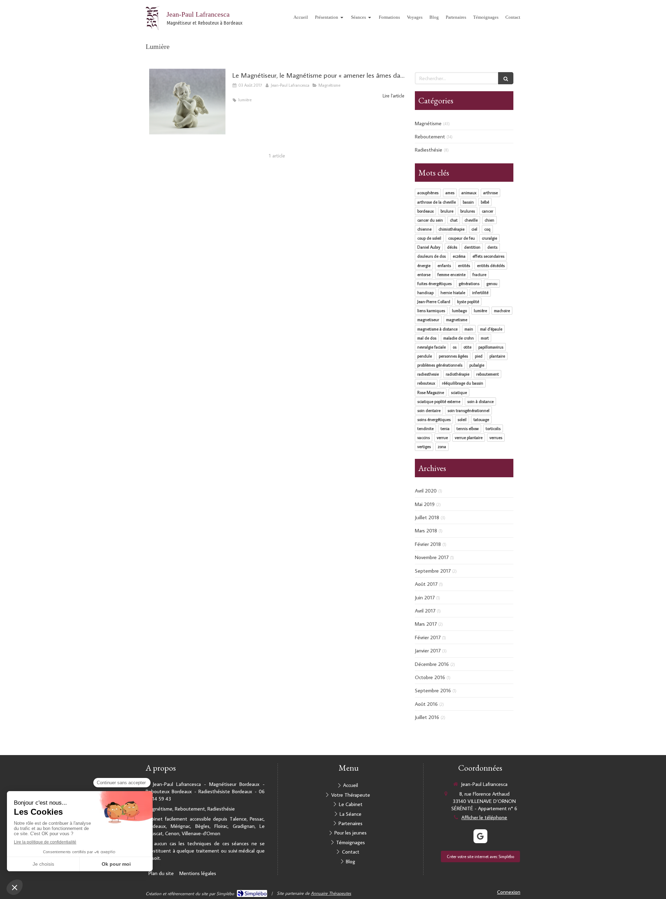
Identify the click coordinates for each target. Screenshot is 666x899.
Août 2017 (426, 584)
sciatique (459, 392)
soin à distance (480, 401)
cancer (487, 211)
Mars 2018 (426, 530)
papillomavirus (490, 347)
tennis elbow (467, 428)
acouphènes (427, 192)
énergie (423, 265)
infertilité (480, 292)
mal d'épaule (491, 329)
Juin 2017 (425, 597)
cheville (471, 220)
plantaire (497, 356)
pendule (424, 356)
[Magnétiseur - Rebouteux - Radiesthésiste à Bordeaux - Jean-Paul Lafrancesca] (153, 18)
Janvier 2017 (428, 650)
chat (454, 220)
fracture (479, 274)
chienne (424, 229)
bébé (485, 202)
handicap (425, 292)
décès (452, 247)
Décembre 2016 (432, 664)
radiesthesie (428, 374)
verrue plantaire (469, 437)
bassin (468, 202)
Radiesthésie (428, 149)
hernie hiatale (453, 292)
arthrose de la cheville (436, 202)
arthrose (490, 192)
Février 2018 (428, 544)
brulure (447, 211)
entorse (423, 274)
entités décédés (491, 265)
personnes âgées (453, 356)
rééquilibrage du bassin (462, 383)
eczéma (459, 256)
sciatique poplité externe (438, 401)
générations (469, 283)
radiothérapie (457, 374)
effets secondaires (488, 256)
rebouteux (426, 383)
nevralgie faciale (431, 347)
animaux (468, 192)
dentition (472, 247)
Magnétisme (428, 123)
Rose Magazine (430, 392)
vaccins (423, 437)
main (468, 329)
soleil (462, 419)
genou (491, 283)
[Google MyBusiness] (480, 836)
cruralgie (489, 238)
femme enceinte (451, 274)
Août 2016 (426, 704)
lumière (480, 310)
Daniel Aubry (428, 247)
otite (467, 347)
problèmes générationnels (439, 365)
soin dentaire (429, 410)
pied (479, 356)
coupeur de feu (461, 238)
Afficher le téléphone (484, 817)
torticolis (493, 428)
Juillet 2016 (427, 717)
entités (464, 265)
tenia (445, 428)
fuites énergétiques (434, 283)
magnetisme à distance (437, 329)
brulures (467, 211)
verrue (442, 437)
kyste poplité (468, 301)
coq (487, 229)
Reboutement (430, 136)
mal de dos (426, 338)
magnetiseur (428, 319)
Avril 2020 (426, 490)
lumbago (459, 310)
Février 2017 (428, 637)
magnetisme (456, 319)
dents (492, 247)
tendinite (425, 428)
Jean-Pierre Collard (433, 301)
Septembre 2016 (433, 690)
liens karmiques (431, 310)
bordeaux (425, 211)
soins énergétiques (434, 419)
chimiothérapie (451, 229)
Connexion (508, 892)
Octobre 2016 (430, 677)
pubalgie (476, 365)
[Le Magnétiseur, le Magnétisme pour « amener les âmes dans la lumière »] (187, 102)
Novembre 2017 (432, 557)
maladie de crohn (458, 338)
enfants (444, 265)
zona (442, 446)
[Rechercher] (505, 78)
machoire (502, 310)
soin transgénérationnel (468, 410)
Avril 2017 (425, 610)
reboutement (487, 374)
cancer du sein (430, 220)
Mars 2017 (426, 623)
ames (449, 192)
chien (489, 220)
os (454, 347)
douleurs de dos (431, 256)
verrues (495, 437)
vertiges (424, 446)
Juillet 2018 (427, 517)
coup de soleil (429, 238)
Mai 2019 (425, 504)
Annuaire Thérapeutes (331, 893)
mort (485, 338)
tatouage (481, 419)
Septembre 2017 (433, 570)
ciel (474, 229)
